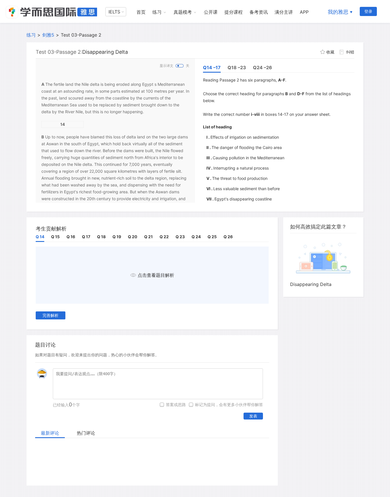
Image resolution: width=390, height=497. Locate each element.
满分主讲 (284, 12)
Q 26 (228, 236)
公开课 (211, 12)
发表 (253, 415)
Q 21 (148, 236)
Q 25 (212, 236)
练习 (157, 12)
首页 (141, 12)
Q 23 (180, 236)
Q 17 (86, 236)
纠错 (350, 51)
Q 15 (55, 236)
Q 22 (164, 236)
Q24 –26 (262, 67)
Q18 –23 (237, 67)
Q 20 (132, 236)
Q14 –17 (212, 67)
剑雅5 (48, 35)
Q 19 (116, 236)
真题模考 (183, 12)
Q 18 (101, 236)
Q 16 (71, 236)
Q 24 (196, 236)
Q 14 (40, 236)
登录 (368, 11)
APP (304, 12)
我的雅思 (338, 12)
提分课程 (233, 12)
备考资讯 (259, 12)
